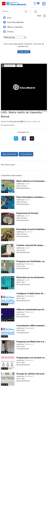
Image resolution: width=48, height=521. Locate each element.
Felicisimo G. (29, 264)
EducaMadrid (29, 296)
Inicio (9, 18)
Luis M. (27, 184)
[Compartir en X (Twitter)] (16, 138)
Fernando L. (29, 232)
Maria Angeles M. (34, 122)
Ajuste (44, 111)
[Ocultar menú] (41, 16)
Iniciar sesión (24, 52)
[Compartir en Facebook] (24, 138)
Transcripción (26, 154)
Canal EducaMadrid (15, 22)
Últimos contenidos (15, 27)
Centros (10, 32)
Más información (9, 154)
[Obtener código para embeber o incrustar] (32, 138)
